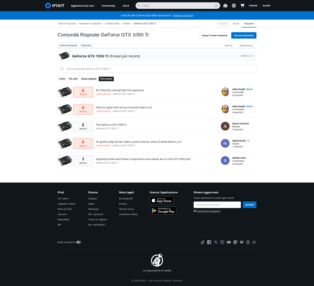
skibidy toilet (239, 157)
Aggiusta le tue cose (82, 5)
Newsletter (64, 219)
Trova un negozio (97, 219)
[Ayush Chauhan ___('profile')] (225, 126)
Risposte (249, 23)
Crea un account (183, 15)
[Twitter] (216, 242)
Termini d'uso (126, 208)
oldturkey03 (238, 89)
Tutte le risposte (67, 23)
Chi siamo (63, 198)
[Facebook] (209, 242)
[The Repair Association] (254, 242)
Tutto (62, 78)
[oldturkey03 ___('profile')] (225, 91)
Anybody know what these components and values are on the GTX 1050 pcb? (143, 159)
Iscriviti (249, 204)
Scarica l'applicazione (164, 192)
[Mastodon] (235, 242)
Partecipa (93, 208)
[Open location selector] (234, 5)
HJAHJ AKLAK (239, 140)
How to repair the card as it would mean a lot (124, 107)
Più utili (73, 78)
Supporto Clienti (66, 203)
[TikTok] (203, 242)
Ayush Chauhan (240, 123)
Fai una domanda (244, 35)
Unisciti (253, 5)
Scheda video (112, 23)
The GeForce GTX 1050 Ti (111, 124)
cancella (246, 55)
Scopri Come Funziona (214, 35)
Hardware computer (90, 23)
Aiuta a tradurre (66, 242)
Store (126, 5)
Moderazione (246, 45)
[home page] (54, 5)
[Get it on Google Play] (163, 211)
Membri (229, 45)
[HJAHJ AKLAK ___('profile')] (225, 143)
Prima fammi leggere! (208, 211)
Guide (236, 23)
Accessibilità (126, 198)
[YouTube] (229, 242)
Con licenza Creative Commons (166, 280)
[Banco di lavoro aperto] (225, 5)
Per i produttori (96, 224)
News (91, 203)
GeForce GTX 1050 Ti (145, 23)
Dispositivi (86, 45)
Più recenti (106, 78)
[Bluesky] (241, 242)
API (59, 224)
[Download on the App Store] (161, 200)
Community (108, 5)
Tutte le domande (68, 45)
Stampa (92, 198)
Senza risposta (88, 78)
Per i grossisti (95, 214)
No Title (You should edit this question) (120, 90)
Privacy (123, 203)
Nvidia (126, 23)
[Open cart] (242, 5)
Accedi (266, 5)
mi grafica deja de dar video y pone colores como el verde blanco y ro (139, 141)
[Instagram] (222, 242)
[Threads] (248, 242)
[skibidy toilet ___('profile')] (225, 160)
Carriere (62, 214)
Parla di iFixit (65, 208)
